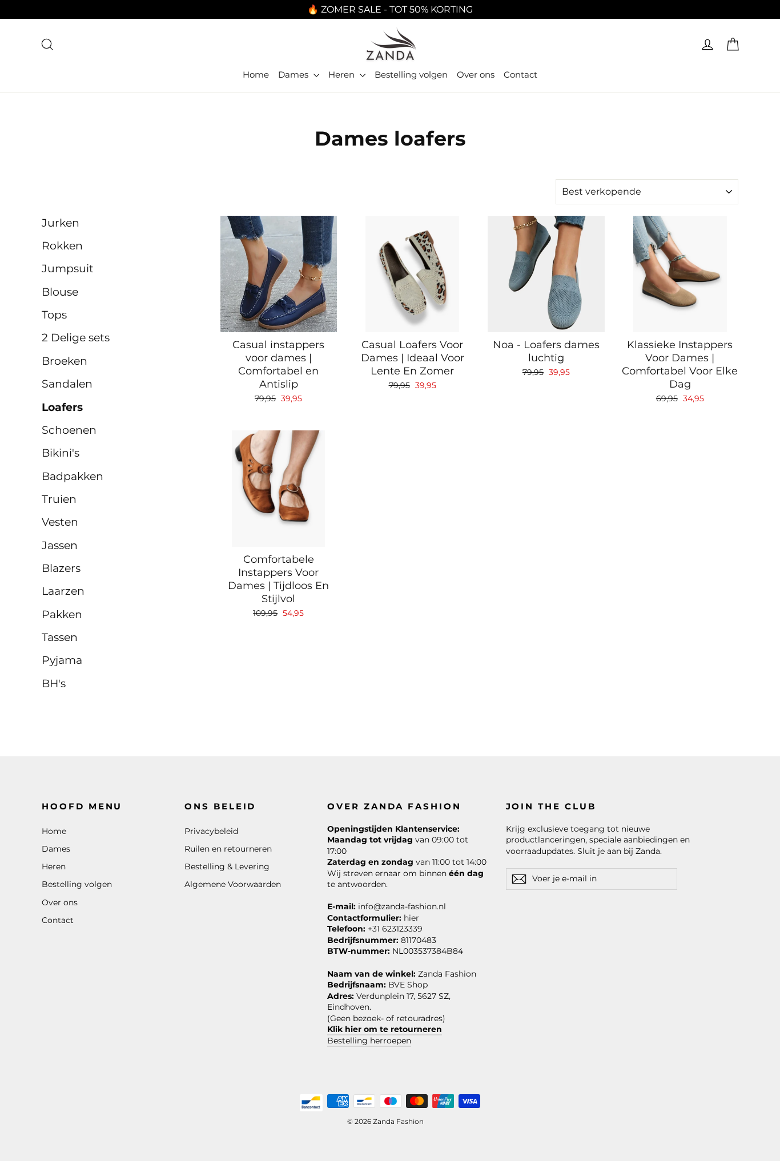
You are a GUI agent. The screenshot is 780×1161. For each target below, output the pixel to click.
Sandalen (67, 383)
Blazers (61, 568)
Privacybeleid (211, 831)
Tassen (60, 637)
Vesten (60, 522)
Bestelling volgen (411, 74)
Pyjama (62, 660)
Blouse (60, 292)
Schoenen (69, 430)
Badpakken (72, 476)
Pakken (62, 614)
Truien (59, 499)
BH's (54, 683)
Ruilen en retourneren (228, 849)
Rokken (62, 245)
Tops (54, 314)
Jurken (60, 222)
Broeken (64, 361)
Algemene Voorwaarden (232, 884)
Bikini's (60, 452)
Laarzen (63, 591)
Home (256, 74)
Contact (520, 74)
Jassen (60, 545)
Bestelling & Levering (227, 866)
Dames (294, 74)
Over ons (475, 74)
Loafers (62, 407)
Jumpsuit (68, 268)
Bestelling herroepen (369, 1040)
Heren (342, 74)
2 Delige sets (76, 337)
